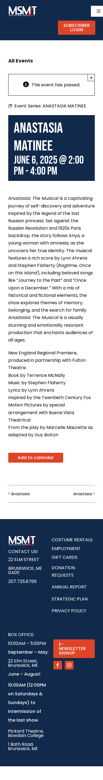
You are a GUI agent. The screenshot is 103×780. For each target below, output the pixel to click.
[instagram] (69, 665)
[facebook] (57, 665)
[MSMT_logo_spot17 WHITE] (22, 7)
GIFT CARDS (64, 557)
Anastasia (20, 494)
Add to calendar (36, 458)
